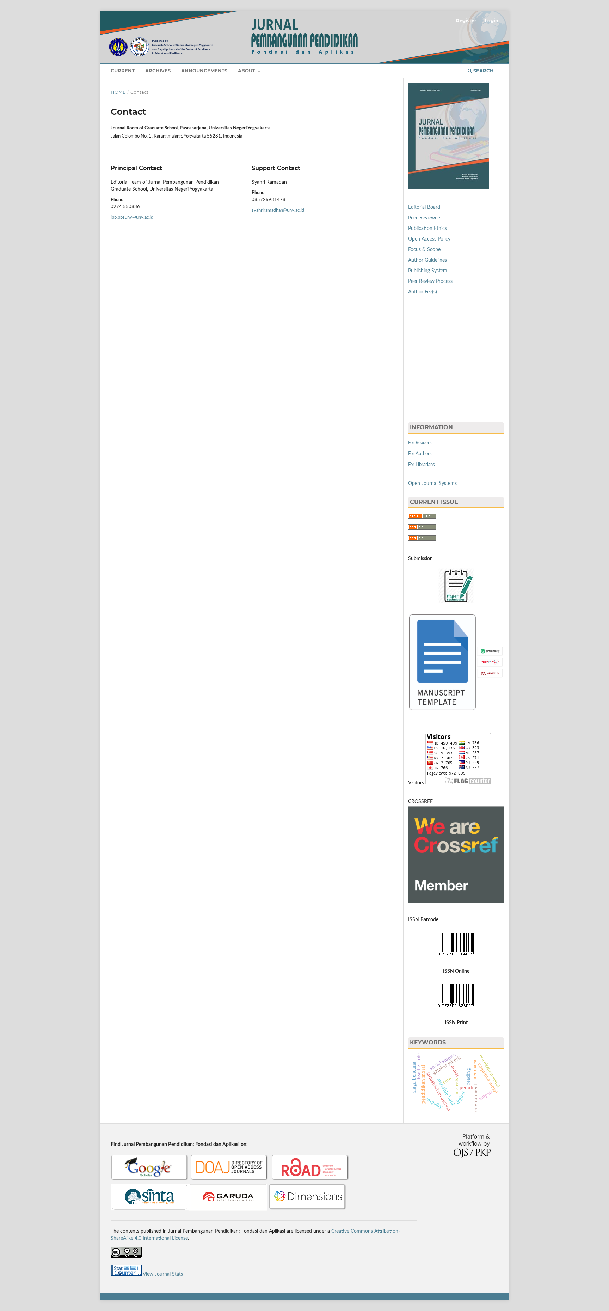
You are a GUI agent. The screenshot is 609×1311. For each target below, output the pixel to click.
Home (118, 92)
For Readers (420, 443)
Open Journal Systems (432, 483)
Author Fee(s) (422, 292)
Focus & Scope (424, 249)
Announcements (204, 70)
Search (483, 70)
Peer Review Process (430, 281)
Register (466, 20)
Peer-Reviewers (424, 218)
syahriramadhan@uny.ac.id (278, 210)
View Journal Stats (163, 1274)
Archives (158, 70)
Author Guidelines (427, 260)
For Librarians (421, 464)
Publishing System (427, 270)
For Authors (420, 453)
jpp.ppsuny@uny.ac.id (132, 217)
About (247, 70)
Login (491, 20)
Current (123, 70)
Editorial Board (424, 207)
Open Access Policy (429, 239)
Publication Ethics (427, 228)
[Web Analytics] (126, 1274)
